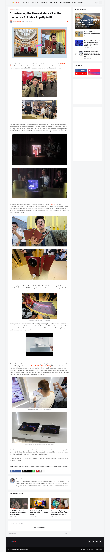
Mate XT (52, 204)
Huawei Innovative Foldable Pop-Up (44, 466)
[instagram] (100, 541)
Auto (74, 2)
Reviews (43, 2)
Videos (34, 2)
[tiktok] (93, 541)
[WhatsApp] (33, 471)
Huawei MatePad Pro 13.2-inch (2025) (39, 366)
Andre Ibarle (20, 479)
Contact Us (90, 549)
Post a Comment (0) (39, 527)
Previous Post (12, 533)
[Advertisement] (88, 91)
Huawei (32, 466)
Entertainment (65, 2)
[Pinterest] (37, 471)
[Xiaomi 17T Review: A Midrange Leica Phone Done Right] (79, 34)
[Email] (40, 471)
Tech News (26, 2)
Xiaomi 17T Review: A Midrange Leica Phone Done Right (92, 33)
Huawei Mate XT (58, 466)
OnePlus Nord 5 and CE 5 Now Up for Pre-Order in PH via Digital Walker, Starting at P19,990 (92, 54)
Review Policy (98, 549)
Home (11, 9)
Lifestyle (53, 2)
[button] (96, 3)
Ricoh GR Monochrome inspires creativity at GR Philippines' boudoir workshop (19, 512)
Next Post (67, 533)
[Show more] (43, 471)
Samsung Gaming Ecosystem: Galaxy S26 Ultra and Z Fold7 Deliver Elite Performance (59, 512)
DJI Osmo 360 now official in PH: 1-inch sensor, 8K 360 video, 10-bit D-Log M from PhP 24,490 (92, 43)
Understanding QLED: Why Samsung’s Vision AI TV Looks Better (39, 512)
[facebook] (89, 541)
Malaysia (65, 466)
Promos (81, 2)
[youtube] (96, 541)
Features (16, 9)
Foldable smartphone (24, 466)
